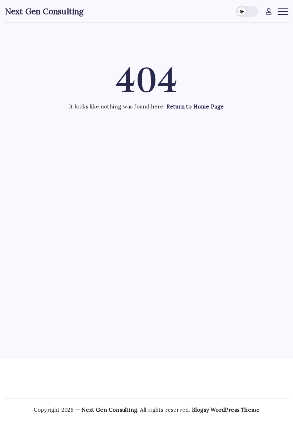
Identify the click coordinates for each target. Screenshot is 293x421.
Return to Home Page (195, 106)
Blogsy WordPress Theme (225, 409)
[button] (247, 11)
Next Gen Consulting (44, 11)
